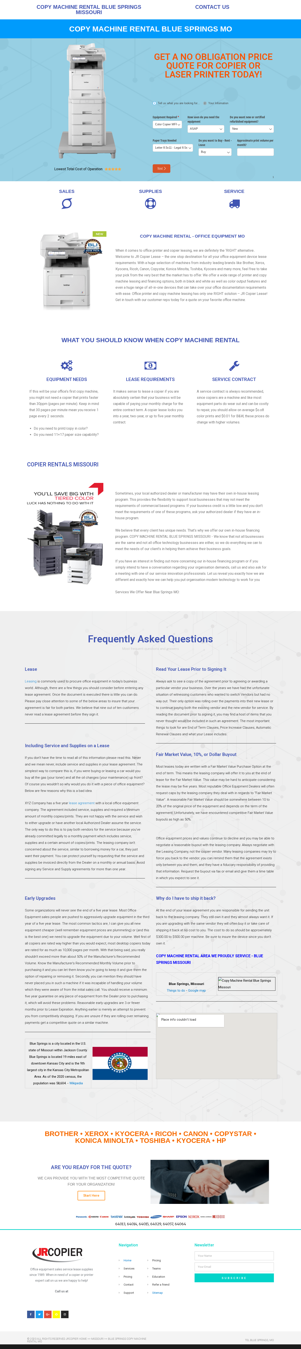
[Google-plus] (48, 1314)
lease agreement (82, 803)
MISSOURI (97, 1338)
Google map (197, 990)
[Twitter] (39, 1314)
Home (127, 1260)
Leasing (31, 681)
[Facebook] (31, 1314)
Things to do (176, 990)
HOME (83, 1338)
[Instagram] (65, 1314)
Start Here (91, 1195)
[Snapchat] (56, 1314)
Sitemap (157, 1292)
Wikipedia (76, 1083)
